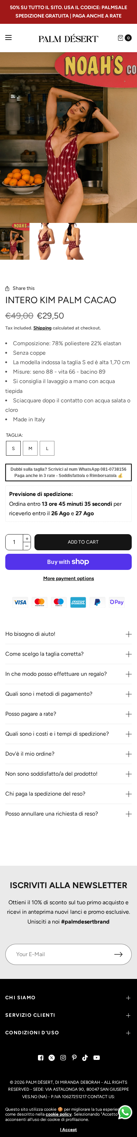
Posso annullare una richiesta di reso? (51, 814)
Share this (24, 288)
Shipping (42, 328)
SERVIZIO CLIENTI (30, 1015)
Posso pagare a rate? (30, 714)
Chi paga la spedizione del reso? (45, 794)
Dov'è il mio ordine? (29, 754)
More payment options (68, 578)
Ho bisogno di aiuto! (30, 634)
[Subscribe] (123, 954)
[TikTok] (85, 1058)
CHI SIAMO (20, 998)
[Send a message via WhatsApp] (125, 1112)
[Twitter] (51, 1058)
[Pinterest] (74, 1058)
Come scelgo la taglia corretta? (44, 654)
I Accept (68, 1130)
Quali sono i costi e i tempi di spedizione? (57, 734)
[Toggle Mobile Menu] (13, 38)
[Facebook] (40, 1058)
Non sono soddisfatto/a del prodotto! (51, 774)
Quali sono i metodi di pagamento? (48, 694)
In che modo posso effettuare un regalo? (56, 674)
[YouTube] (96, 1058)
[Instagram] (63, 1058)
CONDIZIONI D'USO (32, 1033)
